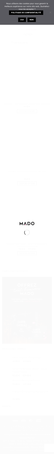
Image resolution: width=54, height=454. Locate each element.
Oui (22, 20)
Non (32, 20)
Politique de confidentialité (26, 13)
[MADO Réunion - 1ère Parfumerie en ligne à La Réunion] (27, 223)
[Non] (50, 13)
